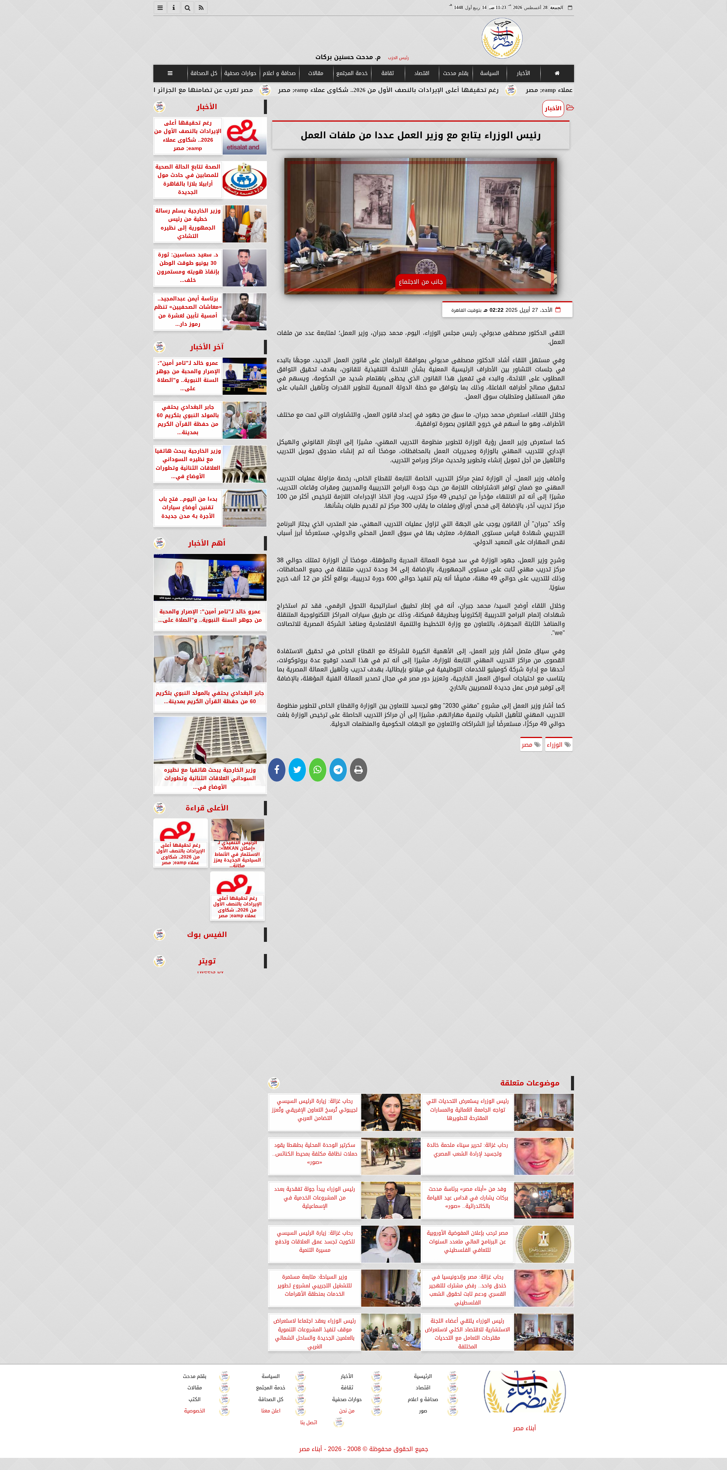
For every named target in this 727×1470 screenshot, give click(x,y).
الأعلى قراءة (207, 808)
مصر (528, 745)
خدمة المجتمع (351, 73)
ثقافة (387, 73)
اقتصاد (421, 73)
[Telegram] (338, 770)
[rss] (201, 8)
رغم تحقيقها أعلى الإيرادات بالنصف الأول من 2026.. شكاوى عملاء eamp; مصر (464, 90)
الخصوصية (194, 1411)
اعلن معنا (270, 1411)
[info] (174, 8)
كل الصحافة (203, 73)
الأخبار (523, 73)
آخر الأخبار (207, 347)
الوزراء (556, 745)
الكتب (195, 1399)
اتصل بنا (308, 1422)
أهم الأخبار (207, 543)
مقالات (315, 73)
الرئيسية (423, 1376)
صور (423, 1411)
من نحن (346, 1411)
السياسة (489, 73)
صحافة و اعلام (279, 73)
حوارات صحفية (240, 73)
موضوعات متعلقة (530, 1083)
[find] (187, 8)
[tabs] (160, 8)
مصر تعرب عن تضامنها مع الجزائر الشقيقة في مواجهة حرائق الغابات (228, 90)
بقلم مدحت (455, 73)
